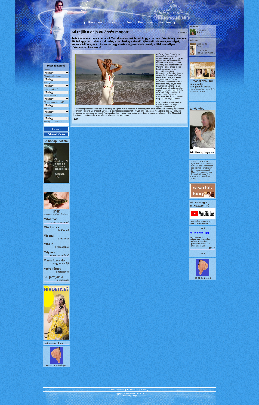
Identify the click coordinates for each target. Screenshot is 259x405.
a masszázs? (62, 247)
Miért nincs (51, 227)
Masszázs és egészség (201, 172)
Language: (48, 115)
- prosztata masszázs (200, 244)
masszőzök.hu (203, 81)
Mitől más (50, 219)
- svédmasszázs (197, 246)
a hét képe (197, 108)
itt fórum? (63, 230)
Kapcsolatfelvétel (116, 389)
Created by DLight (129, 396)
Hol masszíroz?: (51, 89)
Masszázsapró (145, 22)
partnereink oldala (53, 343)
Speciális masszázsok (200, 170)
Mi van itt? (114, 22)
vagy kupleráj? (61, 263)
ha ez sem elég (203, 278)
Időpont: (47, 69)
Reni (199, 32)
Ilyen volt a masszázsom (201, 164)
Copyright (145, 389)
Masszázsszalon (55, 260)
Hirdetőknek (165, 22)
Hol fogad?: (49, 82)
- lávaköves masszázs (200, 239)
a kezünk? (63, 238)
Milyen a (49, 252)
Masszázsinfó (95, 22)
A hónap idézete (56, 141)
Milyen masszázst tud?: (54, 102)
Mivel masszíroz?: (52, 95)
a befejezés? (62, 271)
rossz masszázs (59, 255)
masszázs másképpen (56, 366)
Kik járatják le (53, 277)
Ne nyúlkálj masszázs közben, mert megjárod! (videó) (200, 176)
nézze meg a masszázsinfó (199, 204)
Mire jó (48, 243)
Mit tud (49, 235)
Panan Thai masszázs (207, 53)
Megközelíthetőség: (52, 76)
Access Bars (197, 237)
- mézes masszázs (198, 242)
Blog (129, 22)
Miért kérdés (52, 268)
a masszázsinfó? (60, 222)
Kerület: (47, 108)
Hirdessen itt (132, 389)
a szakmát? (63, 280)
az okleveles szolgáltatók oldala (200, 85)
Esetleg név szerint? (52, 122)
